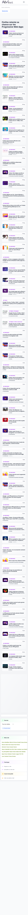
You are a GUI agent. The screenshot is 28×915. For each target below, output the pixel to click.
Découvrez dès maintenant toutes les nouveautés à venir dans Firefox (16, 530)
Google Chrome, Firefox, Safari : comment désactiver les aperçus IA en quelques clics (13, 303)
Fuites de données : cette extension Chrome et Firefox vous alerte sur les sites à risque (14, 464)
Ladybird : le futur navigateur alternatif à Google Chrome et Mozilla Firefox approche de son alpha (14, 260)
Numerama (6, 197)
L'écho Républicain (13, 326)
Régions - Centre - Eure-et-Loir (16, 321)
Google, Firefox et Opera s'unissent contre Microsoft (16, 667)
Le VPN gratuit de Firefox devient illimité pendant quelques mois (13, 613)
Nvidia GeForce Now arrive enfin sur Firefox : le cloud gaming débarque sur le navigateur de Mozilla (14, 207)
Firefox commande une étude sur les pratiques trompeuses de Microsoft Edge (13, 453)
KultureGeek (6, 89)
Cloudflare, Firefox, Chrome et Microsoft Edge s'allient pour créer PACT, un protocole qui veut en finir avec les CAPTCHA (14, 519)
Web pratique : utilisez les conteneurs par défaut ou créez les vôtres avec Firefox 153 (13, 367)
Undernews (6, 455)
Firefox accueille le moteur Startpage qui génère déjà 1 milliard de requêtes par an (16, 153)
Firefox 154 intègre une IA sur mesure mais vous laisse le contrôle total (16, 174)
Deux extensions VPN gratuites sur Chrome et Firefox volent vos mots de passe (14, 507)
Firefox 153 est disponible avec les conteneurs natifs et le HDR (11, 389)
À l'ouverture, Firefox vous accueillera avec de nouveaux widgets (16, 357)
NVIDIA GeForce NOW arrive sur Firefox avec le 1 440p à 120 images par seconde (17, 121)
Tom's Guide (6, 466)
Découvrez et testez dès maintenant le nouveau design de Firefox (17, 347)
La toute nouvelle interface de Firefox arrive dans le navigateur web (12, 335)
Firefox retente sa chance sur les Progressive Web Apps (16, 33)
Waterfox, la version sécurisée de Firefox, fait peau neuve (16, 76)
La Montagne (6, 305)
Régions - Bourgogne (14, 311)
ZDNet (5, 46)
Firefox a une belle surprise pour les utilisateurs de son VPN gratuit (12, 646)
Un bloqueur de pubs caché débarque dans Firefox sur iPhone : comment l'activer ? (16, 228)
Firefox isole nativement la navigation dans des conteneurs (16, 400)
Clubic (11, 36)
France (5, 300)
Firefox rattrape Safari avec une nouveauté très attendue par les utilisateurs (17, 67)
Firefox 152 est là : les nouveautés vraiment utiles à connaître (14, 550)
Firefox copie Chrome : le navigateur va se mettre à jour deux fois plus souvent (16, 433)
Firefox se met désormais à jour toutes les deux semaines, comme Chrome (13, 442)
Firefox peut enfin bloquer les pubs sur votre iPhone (16, 249)
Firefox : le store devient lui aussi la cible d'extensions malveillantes (16, 110)
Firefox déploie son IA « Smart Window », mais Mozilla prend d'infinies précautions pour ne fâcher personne (13, 196)
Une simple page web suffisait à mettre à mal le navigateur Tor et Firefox (17, 293)
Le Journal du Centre (14, 315)
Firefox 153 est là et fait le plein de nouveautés (17, 421)
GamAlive (5, 165)
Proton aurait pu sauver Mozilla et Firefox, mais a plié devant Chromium (17, 271)
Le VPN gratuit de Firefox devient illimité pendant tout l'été (16, 582)
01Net (11, 133)
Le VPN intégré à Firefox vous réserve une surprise (16, 624)
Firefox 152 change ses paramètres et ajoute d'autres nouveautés (12, 570)
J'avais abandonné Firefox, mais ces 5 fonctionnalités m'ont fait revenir (12, 44)
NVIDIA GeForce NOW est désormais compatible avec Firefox (12, 163)
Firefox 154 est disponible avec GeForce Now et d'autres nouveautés (13, 87)
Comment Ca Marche (14, 583)
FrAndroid (6, 208)
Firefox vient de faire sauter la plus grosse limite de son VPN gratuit (13, 603)
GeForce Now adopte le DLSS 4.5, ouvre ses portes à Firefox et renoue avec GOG (17, 56)
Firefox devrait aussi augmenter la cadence (17, 475)
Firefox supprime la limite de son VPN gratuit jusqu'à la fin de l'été (16, 593)
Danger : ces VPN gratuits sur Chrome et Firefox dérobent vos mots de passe (13, 496)
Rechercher (5, 11)
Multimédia (12, 31)
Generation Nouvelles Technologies (16, 176)
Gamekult (12, 100)
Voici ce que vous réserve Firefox (17, 560)
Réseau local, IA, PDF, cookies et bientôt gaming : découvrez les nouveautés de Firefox (17, 217)
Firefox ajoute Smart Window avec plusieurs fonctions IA (11, 141)
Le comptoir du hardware (14, 57)
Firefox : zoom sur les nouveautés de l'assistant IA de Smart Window (17, 185)
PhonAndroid (12, 240)
